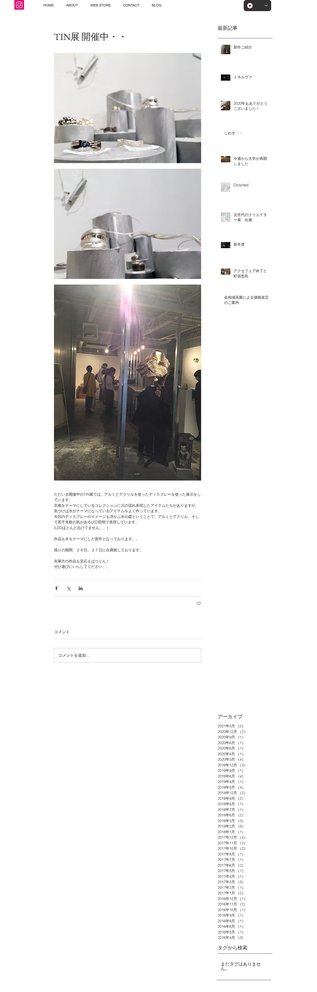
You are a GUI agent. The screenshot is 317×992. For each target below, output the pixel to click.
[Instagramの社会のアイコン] (19, 5)
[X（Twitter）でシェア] (68, 588)
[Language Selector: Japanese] (257, 5)
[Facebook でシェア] (56, 588)
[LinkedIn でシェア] (80, 588)
